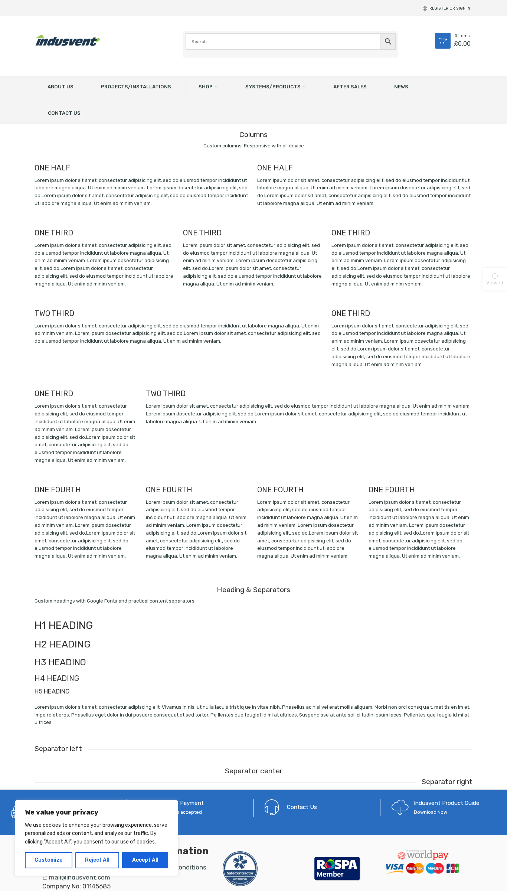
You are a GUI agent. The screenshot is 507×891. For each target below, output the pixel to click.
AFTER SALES (350, 86)
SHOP (206, 86)
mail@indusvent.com (79, 877)
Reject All (97, 860)
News (401, 86)
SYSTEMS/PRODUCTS (273, 86)
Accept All (145, 860)
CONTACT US (64, 113)
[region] (96, 838)
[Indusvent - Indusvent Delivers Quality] (68, 40)
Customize (48, 860)
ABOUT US (60, 86)
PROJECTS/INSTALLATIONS (136, 86)
